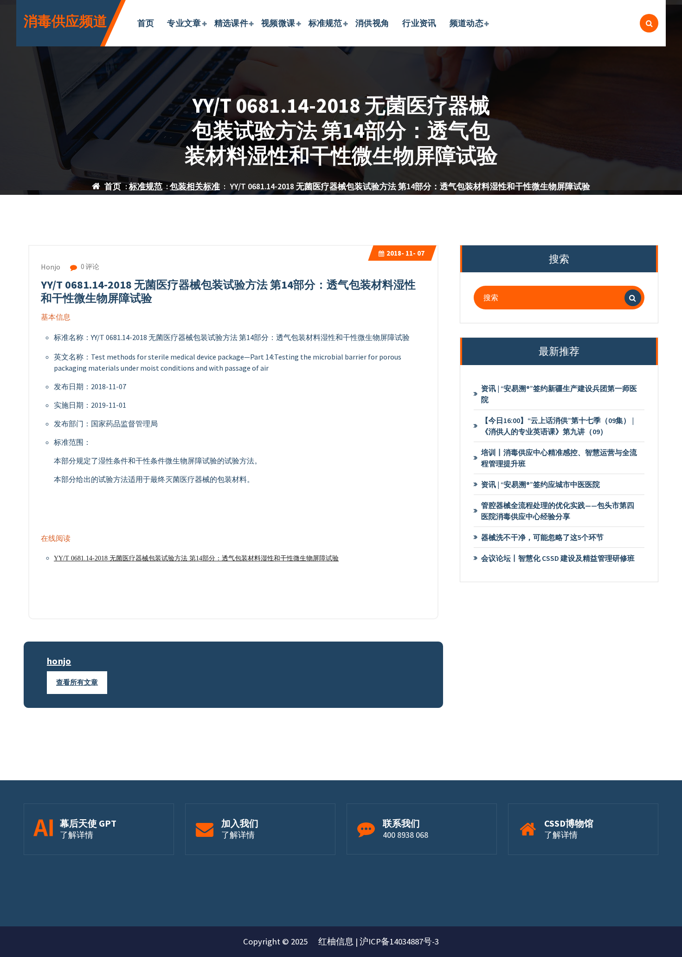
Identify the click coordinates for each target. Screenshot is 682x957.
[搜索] (632, 297)
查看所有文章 (77, 682)
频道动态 (466, 23)
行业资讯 (419, 23)
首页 (145, 23)
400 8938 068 (405, 834)
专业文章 (184, 23)
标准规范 (325, 23)
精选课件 (231, 23)
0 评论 (89, 266)
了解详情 (76, 834)
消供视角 (372, 23)
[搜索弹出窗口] (649, 23)
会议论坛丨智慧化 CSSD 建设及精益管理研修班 (558, 558)
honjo (59, 661)
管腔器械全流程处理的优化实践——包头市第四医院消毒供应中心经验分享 (557, 511)
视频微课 (278, 23)
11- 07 (405, 253)
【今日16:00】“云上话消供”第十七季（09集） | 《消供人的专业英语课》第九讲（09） (557, 426)
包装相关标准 (195, 186)
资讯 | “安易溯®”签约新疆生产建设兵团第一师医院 (559, 394)
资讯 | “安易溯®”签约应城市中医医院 (540, 484)
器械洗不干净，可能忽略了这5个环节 (542, 537)
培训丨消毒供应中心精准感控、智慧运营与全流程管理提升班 (559, 458)
